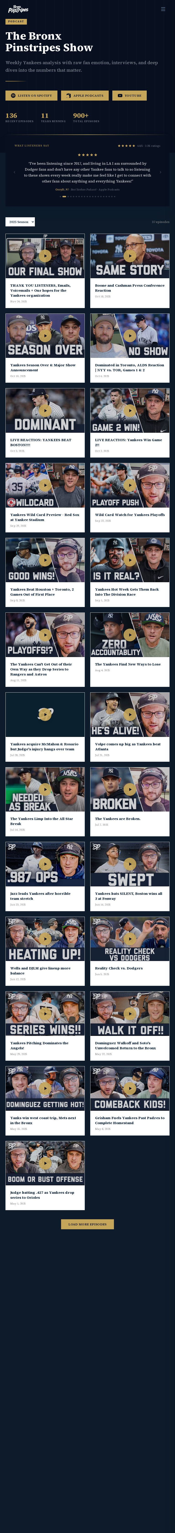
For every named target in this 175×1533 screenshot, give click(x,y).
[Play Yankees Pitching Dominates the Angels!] (45, 1014)
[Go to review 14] (98, 196)
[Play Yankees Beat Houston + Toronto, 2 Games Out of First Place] (45, 560)
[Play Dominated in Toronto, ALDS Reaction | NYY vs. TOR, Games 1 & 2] (129, 336)
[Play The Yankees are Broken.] (129, 789)
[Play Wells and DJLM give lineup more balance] (45, 939)
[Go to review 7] (79, 196)
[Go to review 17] (106, 196)
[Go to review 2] (64, 196)
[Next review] (160, 172)
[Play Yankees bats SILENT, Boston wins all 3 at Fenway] (129, 864)
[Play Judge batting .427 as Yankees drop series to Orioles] (45, 1163)
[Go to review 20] (114, 196)
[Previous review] (14, 172)
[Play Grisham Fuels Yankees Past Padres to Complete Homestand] (129, 1088)
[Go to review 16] (103, 196)
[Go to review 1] (60, 196)
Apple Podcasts (88, 95)
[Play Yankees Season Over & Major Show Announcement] (45, 336)
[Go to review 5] (73, 196)
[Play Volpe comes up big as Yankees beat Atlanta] (129, 715)
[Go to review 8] (81, 196)
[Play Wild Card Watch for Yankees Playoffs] (129, 485)
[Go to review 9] (84, 196)
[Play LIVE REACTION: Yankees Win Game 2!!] (129, 410)
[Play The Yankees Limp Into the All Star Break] (45, 789)
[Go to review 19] (112, 196)
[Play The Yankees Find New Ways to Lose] (129, 635)
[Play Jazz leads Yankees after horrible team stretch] (45, 864)
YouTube (133, 95)
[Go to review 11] (90, 196)
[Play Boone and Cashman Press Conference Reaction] (129, 256)
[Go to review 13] (95, 196)
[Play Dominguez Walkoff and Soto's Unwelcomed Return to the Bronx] (129, 1014)
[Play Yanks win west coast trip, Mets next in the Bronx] (45, 1088)
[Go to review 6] (76, 196)
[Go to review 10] (87, 196)
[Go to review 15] (101, 196)
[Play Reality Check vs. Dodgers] (129, 939)
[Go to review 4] (71, 196)
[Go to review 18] (109, 196)
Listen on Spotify (35, 95)
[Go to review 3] (68, 196)
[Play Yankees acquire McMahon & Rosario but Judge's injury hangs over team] (45, 715)
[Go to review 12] (92, 196)
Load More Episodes (87, 1224)
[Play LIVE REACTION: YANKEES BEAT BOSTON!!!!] (45, 410)
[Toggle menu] (163, 9)
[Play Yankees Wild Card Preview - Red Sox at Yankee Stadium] (45, 485)
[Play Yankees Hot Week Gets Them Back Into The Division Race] (129, 560)
